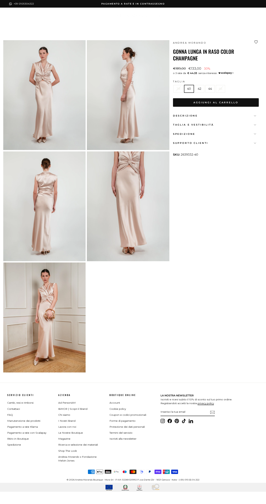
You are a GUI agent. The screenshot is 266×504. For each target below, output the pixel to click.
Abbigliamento (92, 23)
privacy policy (206, 403)
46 (220, 88)
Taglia (179, 81)
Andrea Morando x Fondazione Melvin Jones (77, 458)
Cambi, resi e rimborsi (20, 402)
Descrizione (185, 115)
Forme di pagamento (122, 420)
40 (189, 88)
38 (178, 88)
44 (210, 88)
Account (114, 402)
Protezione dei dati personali (127, 426)
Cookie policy (117, 408)
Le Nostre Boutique (70, 432)
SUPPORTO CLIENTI (190, 143)
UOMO (181, 23)
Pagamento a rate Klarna (22, 426)
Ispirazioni (160, 23)
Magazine (64, 438)
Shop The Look (67, 450)
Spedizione (14, 444)
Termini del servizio (120, 432)
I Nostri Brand (66, 420)
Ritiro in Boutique (18, 438)
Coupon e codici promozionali (127, 414)
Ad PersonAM (67, 402)
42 (199, 88)
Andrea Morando (189, 42)
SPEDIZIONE (184, 133)
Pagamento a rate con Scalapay (26, 432)
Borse (139, 23)
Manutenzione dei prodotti (23, 420)
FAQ (10, 414)
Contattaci (13, 408)
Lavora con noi (67, 426)
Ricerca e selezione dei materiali (78, 444)
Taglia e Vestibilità (193, 124)
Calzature (120, 23)
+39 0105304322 (24, 3)
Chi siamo (64, 414)
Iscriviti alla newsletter (122, 438)
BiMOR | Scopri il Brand (72, 408)
